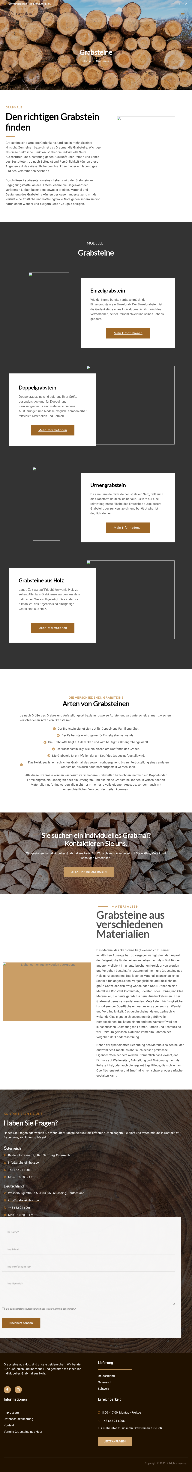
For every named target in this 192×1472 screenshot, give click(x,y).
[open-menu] (182, 14)
